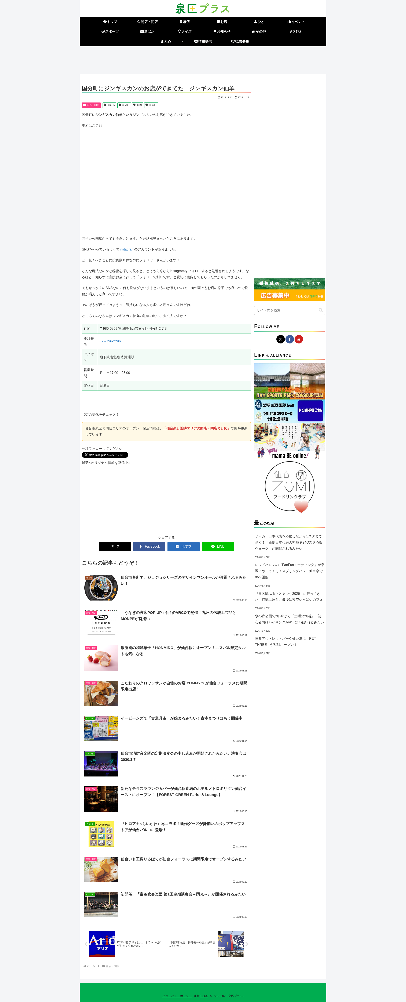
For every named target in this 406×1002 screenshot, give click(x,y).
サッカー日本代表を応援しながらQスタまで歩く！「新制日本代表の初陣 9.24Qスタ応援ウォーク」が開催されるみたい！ (288, 542)
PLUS (204, 996)
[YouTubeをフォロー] (299, 339)
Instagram (126, 249)
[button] (321, 310)
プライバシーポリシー (177, 996)
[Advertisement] (203, 59)
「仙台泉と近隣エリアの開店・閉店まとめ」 (197, 428)
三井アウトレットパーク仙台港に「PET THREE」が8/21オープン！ (285, 641)
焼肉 (139, 105)
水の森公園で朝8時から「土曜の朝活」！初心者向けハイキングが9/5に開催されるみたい (289, 619)
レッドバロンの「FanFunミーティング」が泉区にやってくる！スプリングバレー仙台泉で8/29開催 (289, 571)
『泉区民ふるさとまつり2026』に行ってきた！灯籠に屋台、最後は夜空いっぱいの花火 (289, 597)
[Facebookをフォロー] (289, 339)
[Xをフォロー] (280, 339)
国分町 (126, 105)
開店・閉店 (93, 105)
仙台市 (111, 105)
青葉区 (153, 105)
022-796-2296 (110, 341)
